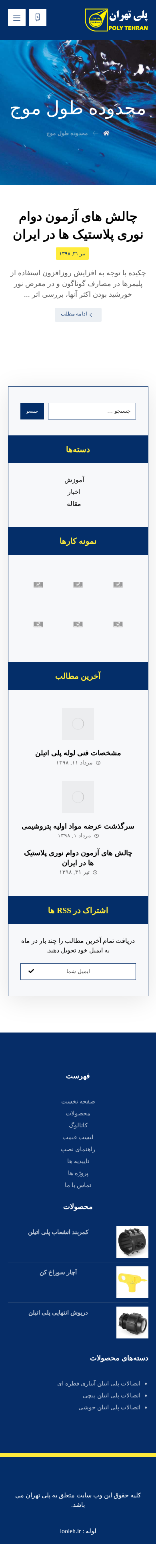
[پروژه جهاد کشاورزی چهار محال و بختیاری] (38, 585)
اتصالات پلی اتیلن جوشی (109, 1407)
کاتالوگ (78, 1125)
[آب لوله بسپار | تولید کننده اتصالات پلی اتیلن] (116, 20)
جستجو (32, 411)
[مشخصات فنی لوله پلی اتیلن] (78, 724)
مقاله (74, 503)
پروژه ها (78, 1173)
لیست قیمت (78, 1137)
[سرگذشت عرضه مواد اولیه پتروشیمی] (78, 797)
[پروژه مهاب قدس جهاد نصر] (38, 625)
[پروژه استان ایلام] (78, 585)
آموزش (74, 479)
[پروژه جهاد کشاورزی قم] (118, 625)
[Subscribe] (31, 971)
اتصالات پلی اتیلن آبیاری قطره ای (98, 1383)
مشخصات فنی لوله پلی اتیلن (78, 753)
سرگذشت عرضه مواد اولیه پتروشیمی (78, 826)
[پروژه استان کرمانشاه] (118, 585)
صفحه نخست (78, 1101)
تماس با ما (78, 1185)
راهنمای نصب (78, 1149)
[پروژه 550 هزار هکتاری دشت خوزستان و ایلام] (78, 625)
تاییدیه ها (78, 1161)
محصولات (78, 1113)
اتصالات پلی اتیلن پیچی (111, 1395)
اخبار (74, 491)
